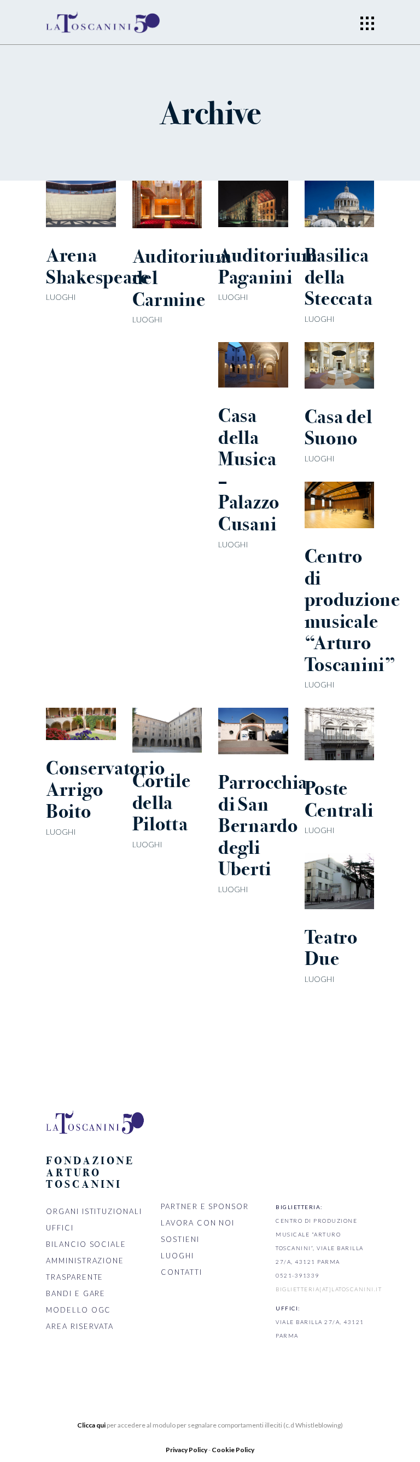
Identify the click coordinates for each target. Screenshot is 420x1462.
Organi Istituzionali (94, 1211)
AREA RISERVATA (80, 1326)
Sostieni (180, 1239)
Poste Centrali (339, 799)
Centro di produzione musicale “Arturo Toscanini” (352, 611)
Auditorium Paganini (268, 266)
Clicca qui (91, 1425)
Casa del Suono (338, 427)
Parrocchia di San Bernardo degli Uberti (262, 826)
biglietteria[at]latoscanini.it (329, 1289)
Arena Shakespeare (97, 266)
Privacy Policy (187, 1450)
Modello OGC (78, 1309)
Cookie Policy (233, 1450)
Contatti (181, 1272)
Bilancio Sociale (86, 1244)
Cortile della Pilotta (161, 802)
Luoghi (61, 297)
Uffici (60, 1227)
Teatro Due (331, 948)
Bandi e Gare (76, 1293)
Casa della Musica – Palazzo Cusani (248, 470)
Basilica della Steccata (339, 277)
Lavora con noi (198, 1222)
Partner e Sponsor (205, 1206)
